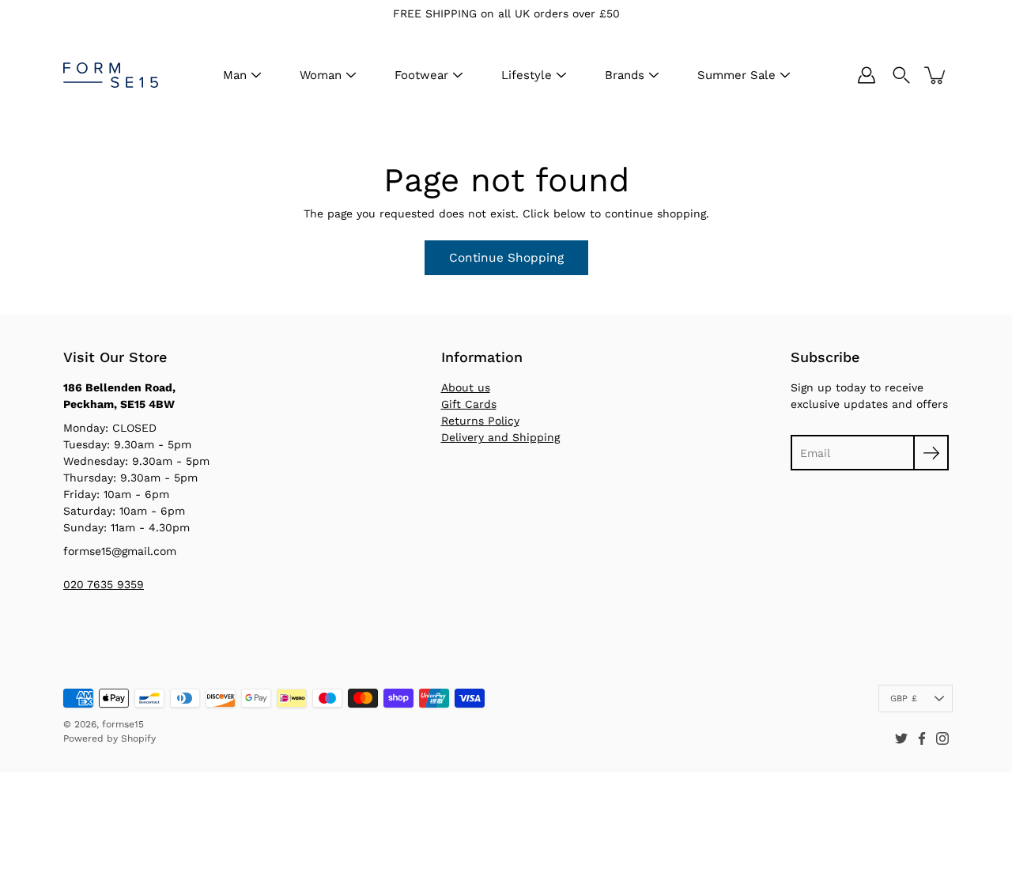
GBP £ (903, 698)
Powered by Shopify (109, 738)
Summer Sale (736, 75)
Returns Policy (480, 420)
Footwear (421, 75)
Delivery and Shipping (500, 437)
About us (465, 387)
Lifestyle (526, 75)
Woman (321, 75)
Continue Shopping (506, 258)
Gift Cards (469, 404)
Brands (624, 75)
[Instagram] (942, 738)
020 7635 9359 (103, 584)
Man (235, 75)
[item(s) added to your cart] (936, 75)
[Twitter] (901, 738)
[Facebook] (922, 738)
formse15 (123, 724)
